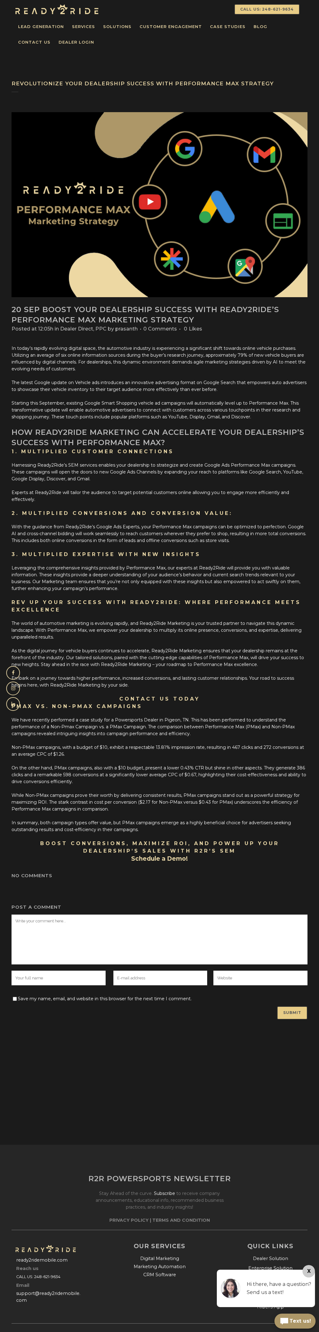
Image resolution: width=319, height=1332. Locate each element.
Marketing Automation (160, 1266)
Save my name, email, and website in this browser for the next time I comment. (105, 998)
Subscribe (164, 1193)
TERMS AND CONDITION (181, 1220)
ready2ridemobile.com (42, 1260)
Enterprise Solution (270, 1268)
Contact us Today (159, 699)
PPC (101, 329)
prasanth (126, 329)
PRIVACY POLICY (129, 1220)
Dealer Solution (270, 1258)
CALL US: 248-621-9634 (267, 9)
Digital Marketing (159, 1258)
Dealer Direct (76, 329)
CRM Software (159, 1274)
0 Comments (160, 329)
